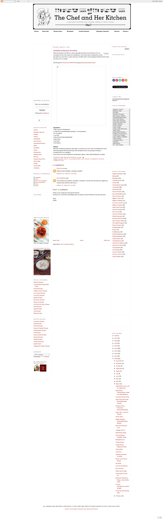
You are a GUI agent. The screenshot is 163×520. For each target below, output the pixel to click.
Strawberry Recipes (97, 159)
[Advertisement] (81, 37)
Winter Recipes (38, 313)
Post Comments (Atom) (67, 244)
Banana (60, 159)
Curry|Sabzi (115, 187)
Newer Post (56, 240)
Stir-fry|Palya (116, 249)
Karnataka (36, 147)
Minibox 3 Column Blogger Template (73, 509)
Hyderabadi (37, 139)
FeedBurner (46, 113)
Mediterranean (38, 154)
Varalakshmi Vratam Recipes (42, 346)
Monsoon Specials (39, 302)
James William (86, 509)
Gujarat (36, 136)
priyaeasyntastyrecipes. (89, 62)
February (118, 496)
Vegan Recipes (38, 308)
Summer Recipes (58, 160)
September (119, 368)
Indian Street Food (117, 207)
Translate (46, 356)
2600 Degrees (94, 509)
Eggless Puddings (117, 200)
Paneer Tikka (119, 416)
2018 (115, 335)
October (118, 366)
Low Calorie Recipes (39, 293)
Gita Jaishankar (61, 178)
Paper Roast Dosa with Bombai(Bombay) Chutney (122, 401)
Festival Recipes (38, 288)
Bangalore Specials (39, 132)
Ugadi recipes (37, 343)
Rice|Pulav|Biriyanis (118, 234)
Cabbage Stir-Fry (120, 430)
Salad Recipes (116, 238)
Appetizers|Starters (117, 173)
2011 (115, 353)
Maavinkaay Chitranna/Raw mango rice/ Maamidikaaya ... (122, 392)
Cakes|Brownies (117, 180)
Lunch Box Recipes (39, 295)
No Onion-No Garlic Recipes (41, 304)
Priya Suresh (60, 168)
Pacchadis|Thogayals (118, 223)
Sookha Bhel (119, 449)
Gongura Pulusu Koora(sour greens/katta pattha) (122, 407)
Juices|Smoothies (75, 159)
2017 (115, 338)
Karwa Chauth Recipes (40, 335)
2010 (115, 356)
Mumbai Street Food (39, 159)
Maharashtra (37, 152)
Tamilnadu (36, 168)
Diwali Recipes (38, 323)
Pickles (114, 229)
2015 (115, 343)
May (117, 378)
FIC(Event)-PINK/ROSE (69, 62)
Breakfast (115, 178)
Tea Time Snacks (117, 254)
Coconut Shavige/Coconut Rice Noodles (122, 486)
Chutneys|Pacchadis (118, 185)
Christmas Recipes (39, 321)
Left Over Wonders (117, 214)
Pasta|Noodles (116, 227)
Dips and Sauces (117, 196)
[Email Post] (83, 157)
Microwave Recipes (39, 300)
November (119, 363)
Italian (35, 145)
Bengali (36, 134)
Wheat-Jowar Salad (121, 471)
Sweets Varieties (117, 252)
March (118, 384)
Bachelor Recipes (38, 282)
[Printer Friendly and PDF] (106, 54)
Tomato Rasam (120, 442)
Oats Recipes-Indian (118, 220)
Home (81, 240)
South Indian (37, 165)
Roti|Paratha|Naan (117, 236)
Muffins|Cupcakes (117, 216)
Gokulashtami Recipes (40, 330)
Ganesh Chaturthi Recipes (41, 328)
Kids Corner (85, 159)
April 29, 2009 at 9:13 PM (66, 185)
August (118, 371)
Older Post (107, 240)
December (119, 361)
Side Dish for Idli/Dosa (118, 243)
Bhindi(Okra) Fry (120, 439)
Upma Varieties (116, 256)
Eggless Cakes (116, 198)
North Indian (37, 161)
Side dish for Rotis (117, 245)
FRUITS (66, 159)
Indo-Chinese (37, 141)
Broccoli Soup (119, 468)
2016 (115, 340)
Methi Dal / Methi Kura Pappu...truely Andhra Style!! (122, 480)
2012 (115, 351)
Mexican (36, 156)
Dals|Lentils (115, 189)
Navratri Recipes (38, 337)
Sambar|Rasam (116, 241)
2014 (115, 346)
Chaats (114, 182)
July (117, 373)
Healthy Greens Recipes (40, 291)
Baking (114, 176)
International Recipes (39, 143)
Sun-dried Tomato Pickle (122, 397)
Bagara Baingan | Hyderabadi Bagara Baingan (122, 421)
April (117, 381)
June (117, 376)
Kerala (35, 150)
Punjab (35, 163)
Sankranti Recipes (39, 341)
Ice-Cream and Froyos (118, 203)
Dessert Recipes (117, 191)
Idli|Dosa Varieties (117, 205)
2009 (115, 358)
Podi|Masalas (116, 232)
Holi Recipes (37, 332)
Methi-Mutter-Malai (121, 432)
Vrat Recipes (37, 311)
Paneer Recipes (116, 225)
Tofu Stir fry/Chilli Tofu (122, 466)
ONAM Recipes (38, 339)
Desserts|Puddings (117, 194)
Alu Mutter (118, 463)
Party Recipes (38, 306)
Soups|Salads (116, 247)
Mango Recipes (38, 297)
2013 (115, 348)
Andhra (36, 130)
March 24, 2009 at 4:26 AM (66, 173)
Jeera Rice (119, 452)
